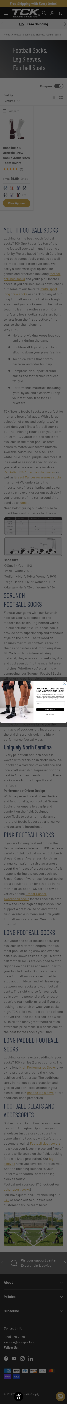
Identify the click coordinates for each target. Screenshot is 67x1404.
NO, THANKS (50, 714)
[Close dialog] (64, 683)
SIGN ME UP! (50, 709)
